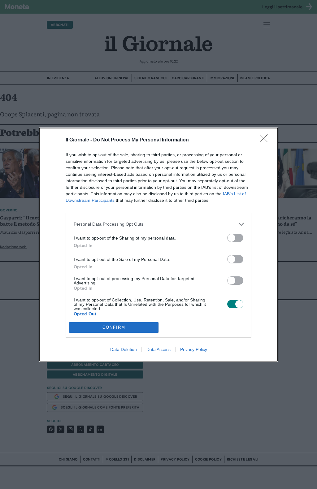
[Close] (265, 140)
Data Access (158, 349)
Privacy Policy (193, 349)
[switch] (235, 238)
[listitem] (158, 224)
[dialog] (158, 244)
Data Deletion (123, 349)
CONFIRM (113, 327)
